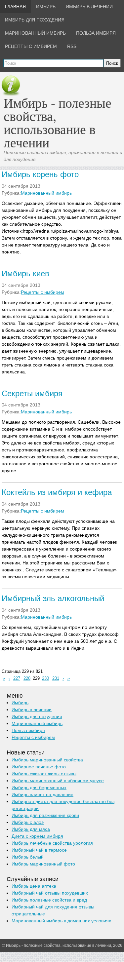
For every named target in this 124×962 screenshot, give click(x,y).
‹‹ (4, 678)
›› (68, 678)
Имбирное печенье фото (39, 766)
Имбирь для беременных (39, 787)
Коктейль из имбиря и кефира (57, 492)
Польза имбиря (28, 730)
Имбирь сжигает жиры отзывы (44, 773)
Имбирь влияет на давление (42, 794)
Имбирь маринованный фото (43, 863)
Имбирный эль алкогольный (53, 598)
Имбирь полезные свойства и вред (49, 900)
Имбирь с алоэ (28, 822)
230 (45, 678)
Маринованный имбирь (46, 193)
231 (55, 678)
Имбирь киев (25, 273)
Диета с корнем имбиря (37, 836)
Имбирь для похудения (37, 716)
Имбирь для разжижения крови (45, 815)
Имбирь (20, 702)
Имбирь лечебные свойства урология (52, 843)
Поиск (112, 63)
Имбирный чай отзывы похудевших (50, 893)
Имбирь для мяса (31, 829)
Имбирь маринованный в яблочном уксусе (58, 780)
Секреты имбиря (32, 393)
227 (16, 678)
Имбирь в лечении (32, 709)
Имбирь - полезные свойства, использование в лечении (57, 122)
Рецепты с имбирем (42, 292)
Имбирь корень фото (40, 174)
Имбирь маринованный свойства (47, 759)
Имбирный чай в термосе (39, 850)
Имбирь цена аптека (34, 886)
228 (26, 678)
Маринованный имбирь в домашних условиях (61, 920)
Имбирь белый (28, 857)
